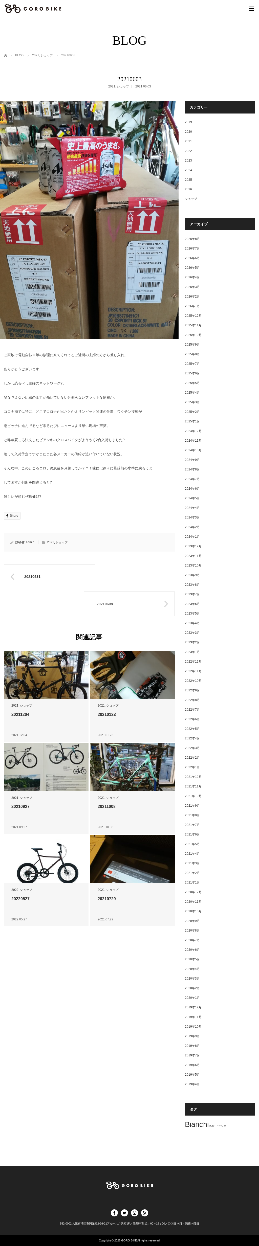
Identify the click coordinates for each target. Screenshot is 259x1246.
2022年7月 (192, 709)
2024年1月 (192, 536)
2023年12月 (193, 546)
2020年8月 (192, 930)
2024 (188, 170)
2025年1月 (192, 421)
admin (30, 542)
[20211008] (132, 770)
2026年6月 (192, 258)
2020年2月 (192, 988)
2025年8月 (192, 354)
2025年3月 (192, 402)
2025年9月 (192, 344)
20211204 (20, 714)
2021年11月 (193, 786)
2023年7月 (192, 594)
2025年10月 (193, 335)
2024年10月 (193, 450)
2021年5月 (192, 844)
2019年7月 (192, 1055)
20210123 (107, 714)
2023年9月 (192, 575)
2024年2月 (192, 527)
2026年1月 (192, 306)
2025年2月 (192, 412)
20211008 (107, 806)
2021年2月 (192, 873)
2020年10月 (193, 911)
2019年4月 (192, 1084)
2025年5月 (192, 383)
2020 (188, 131)
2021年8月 (192, 815)
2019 (188, 122)
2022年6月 (192, 719)
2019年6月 (192, 1065)
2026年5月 (192, 267)
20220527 (20, 899)
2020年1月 (192, 998)
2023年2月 (192, 642)
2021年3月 (192, 863)
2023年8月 (192, 584)
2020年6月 (192, 950)
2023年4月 (192, 623)
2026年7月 (192, 248)
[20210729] (132, 862)
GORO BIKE (129, 1240)
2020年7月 (192, 940)
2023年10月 (193, 565)
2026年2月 (192, 296)
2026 (188, 189)
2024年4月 (192, 508)
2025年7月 (192, 364)
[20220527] (46, 862)
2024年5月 (192, 498)
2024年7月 (192, 479)
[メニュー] (251, 9)
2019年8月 (192, 1046)
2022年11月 (193, 671)
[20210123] (132, 678)
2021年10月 (193, 796)
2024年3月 (192, 517)
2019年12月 (193, 1007)
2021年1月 (192, 882)
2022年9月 (192, 690)
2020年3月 (192, 978)
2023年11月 (193, 556)
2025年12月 (193, 316)
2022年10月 (193, 681)
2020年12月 (193, 892)
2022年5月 (192, 729)
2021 (111, 86)
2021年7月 (192, 825)
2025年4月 (192, 392)
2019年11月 (193, 1017)
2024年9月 (192, 460)
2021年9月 (192, 805)
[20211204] (46, 678)
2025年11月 (193, 325)
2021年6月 (192, 834)
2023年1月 (192, 652)
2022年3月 (192, 748)
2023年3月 (192, 633)
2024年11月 (193, 440)
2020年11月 (193, 901)
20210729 (107, 899)
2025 (188, 180)
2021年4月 (192, 853)
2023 (188, 160)
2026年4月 (192, 277)
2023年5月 (192, 613)
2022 (14, 890)
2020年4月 (192, 969)
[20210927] (46, 770)
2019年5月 (192, 1074)
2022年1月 (192, 767)
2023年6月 (192, 604)
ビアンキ (220, 1125)
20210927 (20, 806)
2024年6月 (192, 488)
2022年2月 (192, 757)
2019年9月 (192, 1036)
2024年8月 (192, 469)
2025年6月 (192, 373)
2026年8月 (192, 239)
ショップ (123, 86)
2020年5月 (192, 959)
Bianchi (197, 1124)
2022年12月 (193, 661)
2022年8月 (192, 700)
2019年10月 (193, 1026)
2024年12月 (193, 431)
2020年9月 (192, 921)
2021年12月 (193, 777)
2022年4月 (192, 738)
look (211, 1125)
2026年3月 (192, 287)
